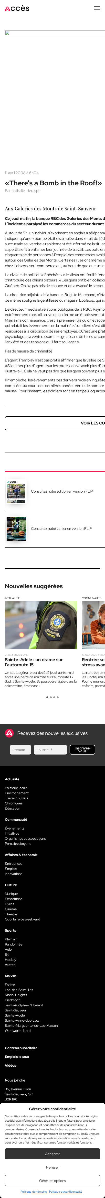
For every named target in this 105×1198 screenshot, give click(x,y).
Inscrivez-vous (82, 749)
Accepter (52, 1154)
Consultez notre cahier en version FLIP (61, 528)
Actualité (12, 598)
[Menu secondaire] (97, 8)
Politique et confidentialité (65, 1192)
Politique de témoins (34, 1192)
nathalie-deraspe (26, 190)
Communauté (91, 598)
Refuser (52, 1167)
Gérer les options (52, 1180)
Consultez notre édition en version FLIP (62, 491)
